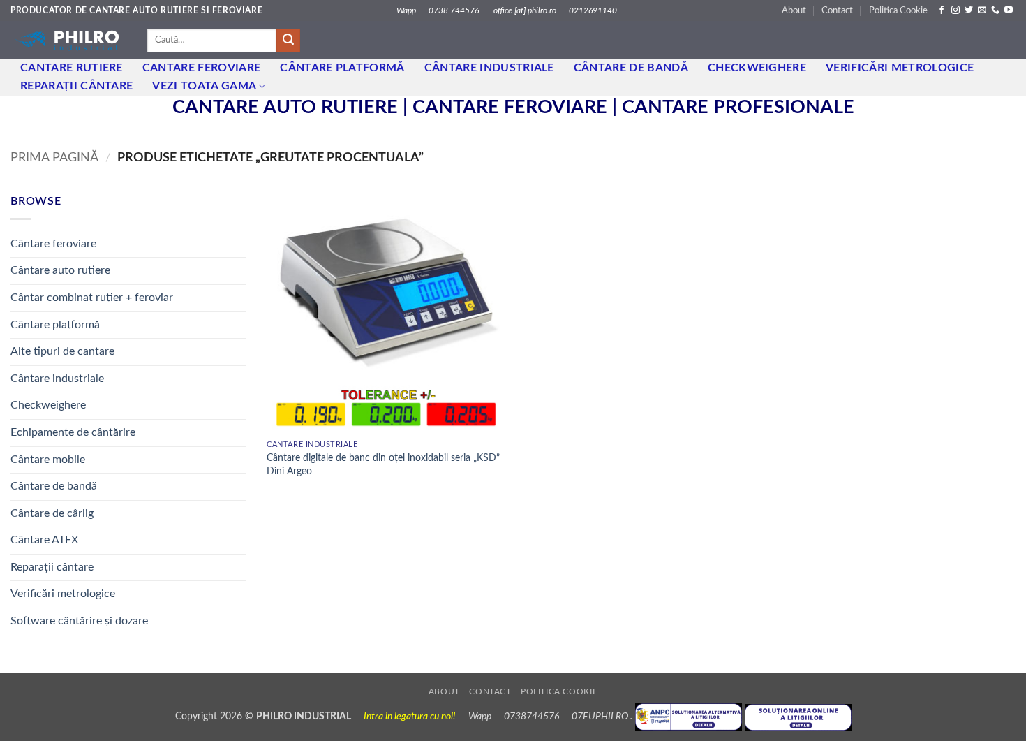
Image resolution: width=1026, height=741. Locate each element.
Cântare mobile (47, 459)
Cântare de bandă (631, 67)
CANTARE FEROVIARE (201, 67)
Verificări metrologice (900, 67)
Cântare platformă (55, 324)
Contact (837, 10)
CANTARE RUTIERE (71, 67)
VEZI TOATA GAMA (204, 85)
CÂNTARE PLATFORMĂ (342, 67)
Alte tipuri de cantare (62, 351)
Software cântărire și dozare (79, 620)
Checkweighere (757, 67)
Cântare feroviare (53, 243)
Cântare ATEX (44, 539)
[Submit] (288, 40)
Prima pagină (54, 157)
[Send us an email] (982, 10)
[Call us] (995, 10)
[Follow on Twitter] (969, 10)
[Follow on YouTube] (1008, 10)
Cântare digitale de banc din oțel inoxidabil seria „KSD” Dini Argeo (383, 464)
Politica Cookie (898, 10)
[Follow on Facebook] (941, 10)
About (794, 10)
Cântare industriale (489, 67)
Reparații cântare (76, 85)
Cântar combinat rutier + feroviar (91, 297)
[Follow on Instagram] (955, 10)
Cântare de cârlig (52, 513)
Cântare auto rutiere (60, 270)
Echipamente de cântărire (72, 432)
